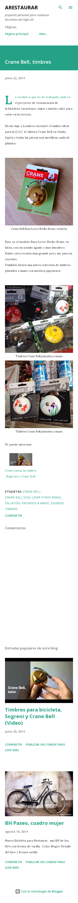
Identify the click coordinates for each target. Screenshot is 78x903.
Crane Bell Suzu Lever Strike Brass (33, 497)
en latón (12, 503)
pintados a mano (35, 503)
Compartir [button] (13, 515)
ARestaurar (21, 7)
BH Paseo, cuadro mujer (34, 822)
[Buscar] (60, 7)
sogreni (57, 503)
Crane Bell (31, 491)
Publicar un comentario (45, 744)
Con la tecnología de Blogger (41, 891)
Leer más (12, 750)
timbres (11, 509)
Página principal (16, 34)
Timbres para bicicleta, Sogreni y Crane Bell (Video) (33, 716)
